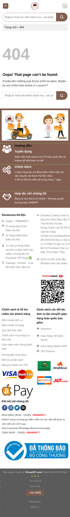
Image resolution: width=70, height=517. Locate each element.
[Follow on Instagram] (11, 408)
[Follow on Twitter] (17, 408)
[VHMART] (35, 6)
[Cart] (64, 6)
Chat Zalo (35, 486)
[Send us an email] (23, 408)
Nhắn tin (35, 507)
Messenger (35, 501)
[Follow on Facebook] (4, 408)
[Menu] (5, 6)
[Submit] (61, 17)
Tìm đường (35, 480)
